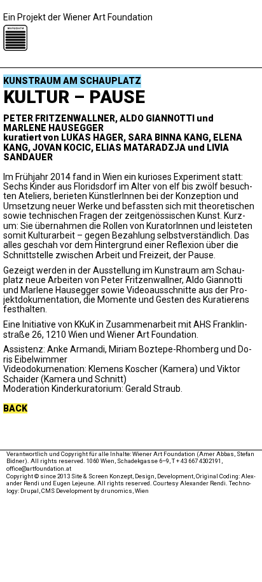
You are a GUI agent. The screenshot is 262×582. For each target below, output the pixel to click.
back (15, 408)
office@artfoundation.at (38, 468)
